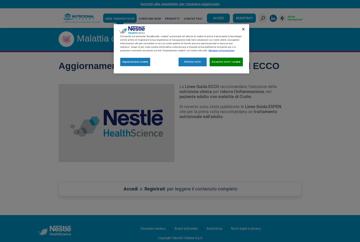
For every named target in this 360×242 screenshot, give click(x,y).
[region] (181, 48)
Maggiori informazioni (221, 50)
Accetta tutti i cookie (226, 61)
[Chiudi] (243, 29)
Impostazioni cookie (135, 61)
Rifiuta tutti (192, 61)
